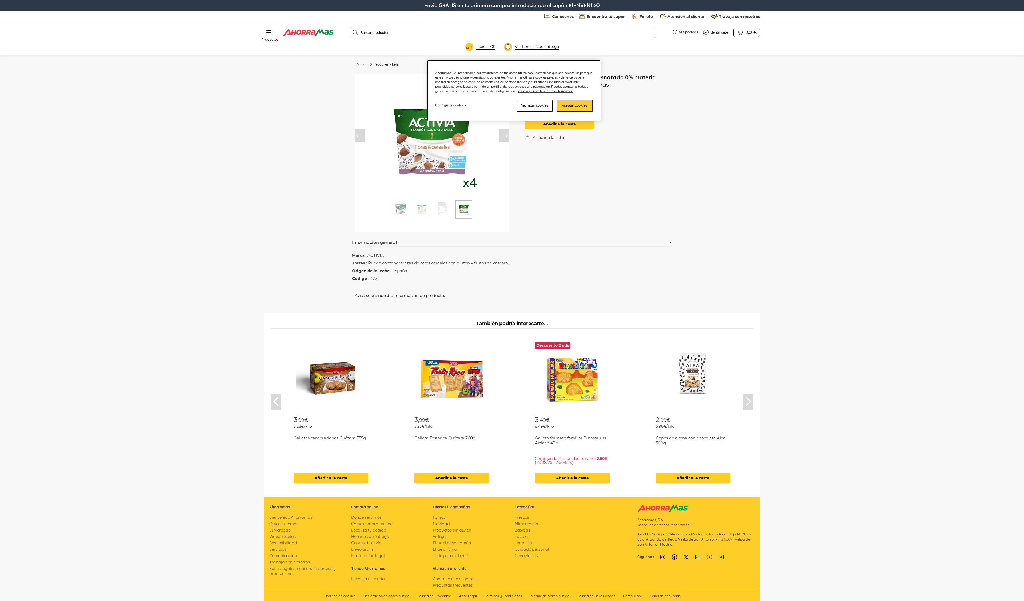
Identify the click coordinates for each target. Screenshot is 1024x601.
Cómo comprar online (371, 523)
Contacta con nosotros (454, 578)
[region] (514, 90)
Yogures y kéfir (387, 64)
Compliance (632, 596)
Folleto (646, 16)
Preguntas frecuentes (453, 585)
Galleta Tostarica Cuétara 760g (444, 437)
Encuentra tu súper (606, 16)
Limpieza (523, 542)
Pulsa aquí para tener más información (545, 91)
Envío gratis (362, 549)
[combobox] (503, 32)
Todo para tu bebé (450, 555)
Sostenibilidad (283, 542)
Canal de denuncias (665, 596)
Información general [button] (374, 242)
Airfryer (440, 536)
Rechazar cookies (534, 105)
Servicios (277, 549)
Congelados (526, 555)
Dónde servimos (366, 517)
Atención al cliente (685, 16)
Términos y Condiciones (503, 596)
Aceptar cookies (574, 105)
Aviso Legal (468, 596)
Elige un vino (445, 549)
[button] (715, 32)
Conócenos (563, 16)
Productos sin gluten (452, 530)
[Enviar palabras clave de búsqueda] (355, 32)
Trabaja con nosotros (739, 16)
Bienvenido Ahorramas (291, 517)
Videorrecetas (282, 536)
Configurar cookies (450, 105)
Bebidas (522, 530)
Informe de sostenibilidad (549, 596)
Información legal (368, 555)
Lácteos (361, 65)
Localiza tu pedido (368, 530)
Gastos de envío (366, 542)
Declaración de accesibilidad (386, 596)
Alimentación (527, 523)
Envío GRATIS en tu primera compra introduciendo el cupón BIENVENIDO (512, 5)
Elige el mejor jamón (452, 542)
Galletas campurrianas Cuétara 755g (330, 437)
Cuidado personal (532, 549)
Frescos (522, 517)
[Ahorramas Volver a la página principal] (308, 32)
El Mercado (280, 530)
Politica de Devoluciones (596, 596)
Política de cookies (340, 596)
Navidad (441, 523)
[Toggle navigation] (269, 32)
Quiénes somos (283, 523)
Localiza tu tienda (368, 578)
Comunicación (283, 555)
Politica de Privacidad (434, 596)
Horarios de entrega (370, 536)
